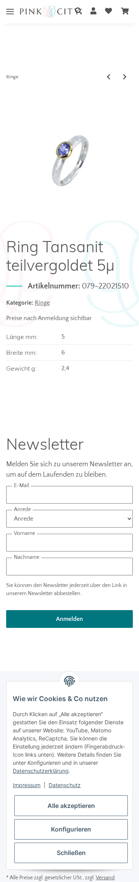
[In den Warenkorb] (12, 94)
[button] (78, 11)
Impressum (27, 785)
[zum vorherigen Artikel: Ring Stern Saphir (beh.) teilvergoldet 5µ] (108, 77)
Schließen (71, 853)
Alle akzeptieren (71, 805)
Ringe (42, 302)
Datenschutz (65, 785)
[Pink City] (51, 12)
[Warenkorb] (125, 11)
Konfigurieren (71, 829)
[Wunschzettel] (108, 11)
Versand (105, 878)
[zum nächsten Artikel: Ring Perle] (125, 77)
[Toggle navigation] (10, 5)
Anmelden (69, 619)
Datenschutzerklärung (41, 770)
